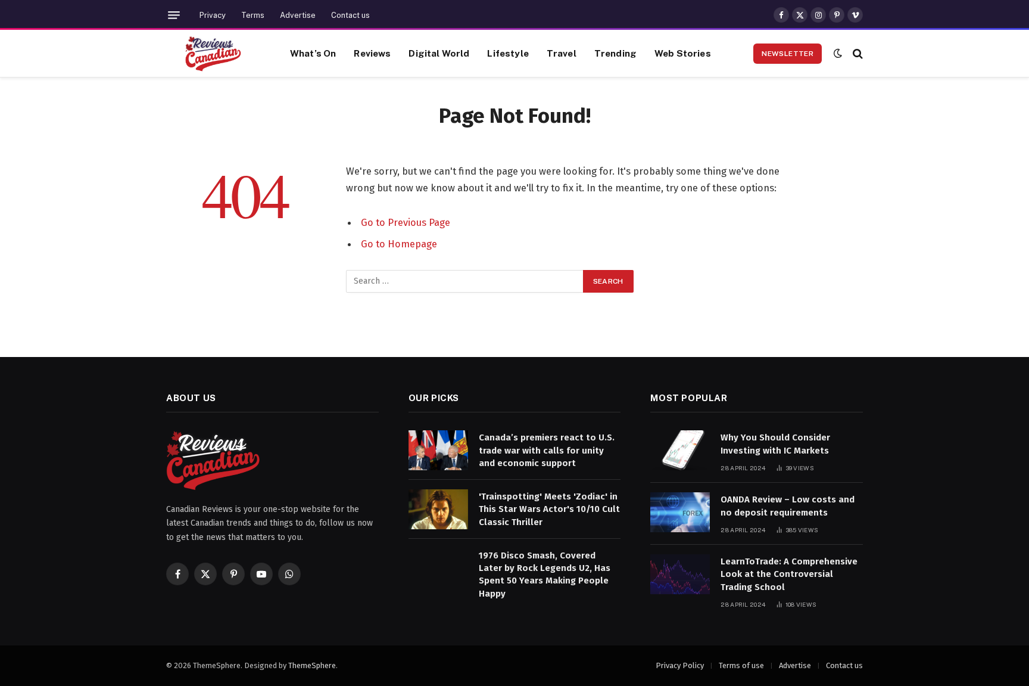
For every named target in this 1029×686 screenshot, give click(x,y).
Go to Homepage (399, 244)
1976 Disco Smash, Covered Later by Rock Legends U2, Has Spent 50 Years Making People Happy (544, 574)
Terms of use (741, 665)
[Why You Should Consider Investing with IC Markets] (680, 450)
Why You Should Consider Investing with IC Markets (775, 443)
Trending (615, 53)
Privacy (212, 15)
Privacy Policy (680, 665)
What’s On (313, 53)
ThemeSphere (312, 665)
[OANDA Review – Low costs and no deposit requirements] (680, 512)
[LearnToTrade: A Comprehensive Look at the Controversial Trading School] (680, 574)
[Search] (856, 53)
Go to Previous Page (405, 222)
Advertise (298, 15)
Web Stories (682, 53)
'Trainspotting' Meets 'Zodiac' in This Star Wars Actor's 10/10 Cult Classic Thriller (549, 509)
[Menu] (174, 15)
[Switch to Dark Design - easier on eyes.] (838, 53)
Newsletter (787, 53)
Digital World (439, 53)
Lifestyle (507, 53)
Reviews (372, 53)
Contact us (350, 15)
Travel (561, 53)
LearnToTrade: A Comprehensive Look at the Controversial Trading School (789, 574)
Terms (252, 15)
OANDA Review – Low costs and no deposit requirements (788, 505)
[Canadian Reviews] (213, 53)
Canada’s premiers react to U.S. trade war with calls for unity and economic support (547, 450)
